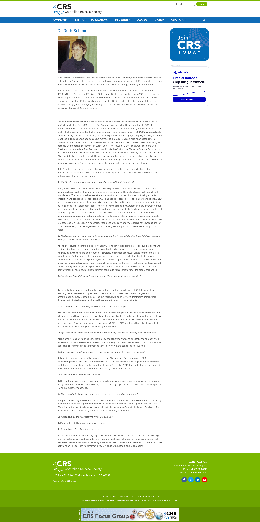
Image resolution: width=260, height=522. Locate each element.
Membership (123, 19)
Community (60, 19)
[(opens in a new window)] (184, 479)
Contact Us (58, 481)
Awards (142, 19)
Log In (201, 4)
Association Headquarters (117, 500)
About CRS (177, 19)
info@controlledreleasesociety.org (190, 465)
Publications (99, 19)
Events (79, 19)
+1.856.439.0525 (199, 472)
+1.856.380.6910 (199, 469)
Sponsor (160, 19)
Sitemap (71, 481)
